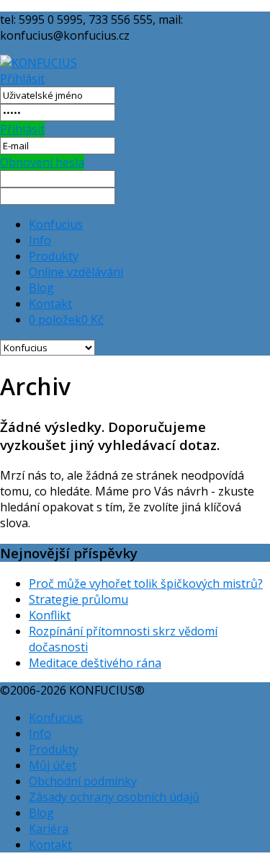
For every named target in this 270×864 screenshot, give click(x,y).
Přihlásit (22, 79)
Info (40, 240)
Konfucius (56, 224)
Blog (41, 288)
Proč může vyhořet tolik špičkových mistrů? (146, 583)
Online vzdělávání (76, 272)
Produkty (53, 256)
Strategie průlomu (78, 599)
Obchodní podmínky (83, 781)
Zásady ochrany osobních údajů (114, 797)
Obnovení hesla (42, 162)
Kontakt (50, 304)
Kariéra (48, 829)
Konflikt (50, 615)
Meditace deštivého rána (95, 663)
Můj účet (52, 765)
